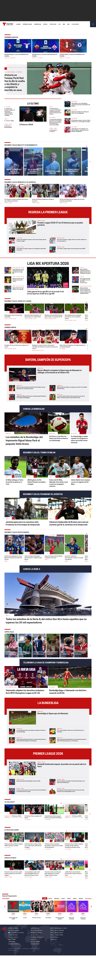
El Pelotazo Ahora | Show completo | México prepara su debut (13, 844)
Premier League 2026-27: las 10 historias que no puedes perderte (60, 223)
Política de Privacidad (13, 930)
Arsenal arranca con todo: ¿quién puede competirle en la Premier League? (13, 873)
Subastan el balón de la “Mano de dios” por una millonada (80, 112)
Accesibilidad (11, 941)
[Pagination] (86, 146)
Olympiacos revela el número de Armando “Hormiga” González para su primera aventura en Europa (45, 346)
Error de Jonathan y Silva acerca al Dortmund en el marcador (70, 730)
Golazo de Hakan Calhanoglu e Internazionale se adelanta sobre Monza (33, 557)
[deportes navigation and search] (93, 24)
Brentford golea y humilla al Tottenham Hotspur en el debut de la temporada (71, 781)
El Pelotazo (75, 24)
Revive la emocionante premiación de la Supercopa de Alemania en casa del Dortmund (30, 387)
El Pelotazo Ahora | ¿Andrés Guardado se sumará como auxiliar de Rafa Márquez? (54, 845)
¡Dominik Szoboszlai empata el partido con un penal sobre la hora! (62, 765)
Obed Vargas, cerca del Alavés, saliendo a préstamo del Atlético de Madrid (80, 104)
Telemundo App (53, 939)
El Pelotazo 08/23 (25, 108)
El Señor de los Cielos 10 (37, 937)
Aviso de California (13, 934)
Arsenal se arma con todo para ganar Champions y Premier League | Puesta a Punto (53, 873)
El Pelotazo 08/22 (12, 816)
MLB (68, 24)
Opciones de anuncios (13, 928)
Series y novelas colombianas (57, 930)
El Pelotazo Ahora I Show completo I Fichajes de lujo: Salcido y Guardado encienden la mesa (74, 845)
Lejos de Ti (33, 939)
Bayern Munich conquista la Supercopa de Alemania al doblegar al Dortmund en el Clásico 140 (60, 371)
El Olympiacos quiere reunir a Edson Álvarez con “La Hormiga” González (80, 120)
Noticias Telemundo (35, 941)
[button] (33, 114)
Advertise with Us (35, 928)
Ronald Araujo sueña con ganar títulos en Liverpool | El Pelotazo (53, 816)
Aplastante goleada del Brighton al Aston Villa (28, 781)
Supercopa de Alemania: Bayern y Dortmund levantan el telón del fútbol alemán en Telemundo (31, 739)
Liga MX (18, 24)
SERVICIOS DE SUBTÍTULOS (36, 930)
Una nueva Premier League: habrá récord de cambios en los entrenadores (72, 240)
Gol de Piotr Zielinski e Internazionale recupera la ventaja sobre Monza (74, 557)
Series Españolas (54, 937)
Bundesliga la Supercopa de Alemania (53, 713)
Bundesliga (37, 24)
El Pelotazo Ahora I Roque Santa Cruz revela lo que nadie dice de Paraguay (33, 845)
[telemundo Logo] (3, 929)
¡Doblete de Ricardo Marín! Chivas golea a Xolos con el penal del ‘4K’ (53, 315)
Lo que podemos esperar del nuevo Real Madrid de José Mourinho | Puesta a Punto (32, 873)
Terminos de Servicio (13, 937)
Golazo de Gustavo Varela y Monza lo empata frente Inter (53, 556)
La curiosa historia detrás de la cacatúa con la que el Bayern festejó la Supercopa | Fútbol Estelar (71, 396)
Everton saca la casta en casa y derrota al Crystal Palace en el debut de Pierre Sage (31, 790)
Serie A (45, 24)
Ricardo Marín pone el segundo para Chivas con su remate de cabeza (73, 316)
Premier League (27, 24)
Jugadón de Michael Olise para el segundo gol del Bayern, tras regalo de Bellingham (31, 396)
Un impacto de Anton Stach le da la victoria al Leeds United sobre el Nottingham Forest (70, 790)
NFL (60, 24)
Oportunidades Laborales (36, 932)
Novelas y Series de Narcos (56, 934)
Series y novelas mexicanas (56, 932)
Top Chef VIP (34, 934)
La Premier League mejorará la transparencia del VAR (71, 248)
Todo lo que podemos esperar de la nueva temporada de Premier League (31, 240)
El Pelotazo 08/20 (73, 816)
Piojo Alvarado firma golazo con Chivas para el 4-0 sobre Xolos (33, 315)
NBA (64, 24)
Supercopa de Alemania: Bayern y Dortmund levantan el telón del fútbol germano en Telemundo (71, 739)
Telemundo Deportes (35, 943)
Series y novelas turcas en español (58, 928)
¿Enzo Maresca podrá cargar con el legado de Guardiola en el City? (31, 249)
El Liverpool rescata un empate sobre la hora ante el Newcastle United (16, 200)
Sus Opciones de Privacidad (17, 932)
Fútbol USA (53, 24)
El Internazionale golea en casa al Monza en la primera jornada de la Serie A (13, 557)
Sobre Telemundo (12, 939)
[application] (33, 114)
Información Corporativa (14, 943)
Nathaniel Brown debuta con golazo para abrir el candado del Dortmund (72, 387)
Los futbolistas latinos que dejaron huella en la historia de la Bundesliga (30, 730)
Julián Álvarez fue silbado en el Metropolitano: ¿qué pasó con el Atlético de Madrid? (79, 130)
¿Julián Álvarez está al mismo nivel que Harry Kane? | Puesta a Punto (73, 873)
